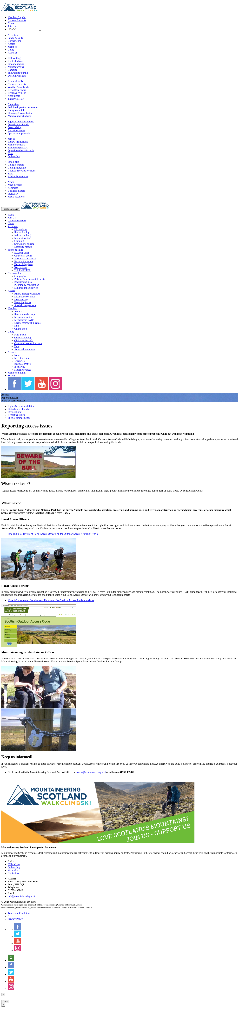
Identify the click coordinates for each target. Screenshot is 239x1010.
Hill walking (14, 58)
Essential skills (15, 81)
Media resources (16, 196)
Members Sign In (17, 17)
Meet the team (15, 185)
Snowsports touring (18, 72)
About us (12, 52)
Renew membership (18, 141)
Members (12, 46)
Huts (10, 153)
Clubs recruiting (16, 164)
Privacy (15, 919)
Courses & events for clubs (21, 170)
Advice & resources (18, 176)
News (11, 23)
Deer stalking (14, 127)
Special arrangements (19, 133)
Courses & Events (17, 220)
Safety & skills (15, 38)
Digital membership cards (21, 150)
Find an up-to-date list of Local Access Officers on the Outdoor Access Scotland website (53, 533)
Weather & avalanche (19, 87)
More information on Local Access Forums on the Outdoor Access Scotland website (51, 600)
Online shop (14, 156)
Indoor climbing (16, 64)
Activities (13, 35)
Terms (19, 913)
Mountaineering (16, 67)
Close (5, 1001)
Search (11, 375)
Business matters (16, 190)
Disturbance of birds (18, 124)
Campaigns (13, 104)
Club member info (17, 167)
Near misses (14, 95)
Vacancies (13, 187)
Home (11, 214)
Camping (12, 69)
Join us (11, 138)
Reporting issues (16, 130)
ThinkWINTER (16, 98)
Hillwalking (14, 864)
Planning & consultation (20, 113)
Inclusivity (13, 193)
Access (11, 43)
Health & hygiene (17, 93)
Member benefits (16, 144)
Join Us (12, 26)
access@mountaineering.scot (91, 772)
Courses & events (17, 20)
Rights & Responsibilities (21, 121)
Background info (16, 110)
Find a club (13, 161)
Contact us (13, 873)
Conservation (14, 40)
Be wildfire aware (17, 90)
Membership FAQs (17, 147)
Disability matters (17, 75)
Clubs (11, 49)
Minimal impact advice (19, 116)
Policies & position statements (23, 107)
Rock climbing (15, 61)
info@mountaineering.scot (21, 896)
